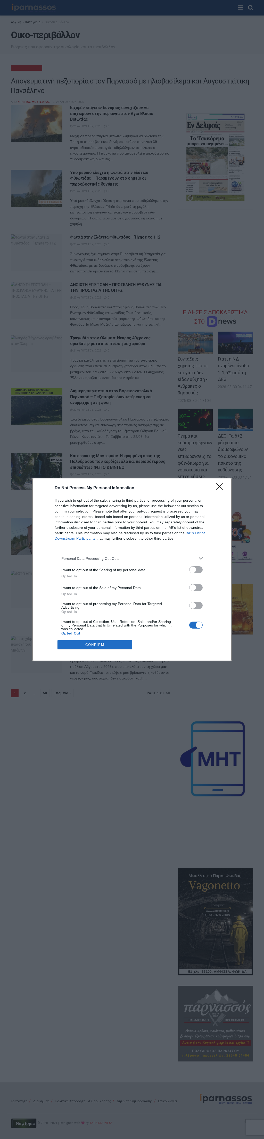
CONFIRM (94, 645)
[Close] (221, 488)
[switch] (196, 569)
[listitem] (132, 558)
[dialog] (132, 569)
